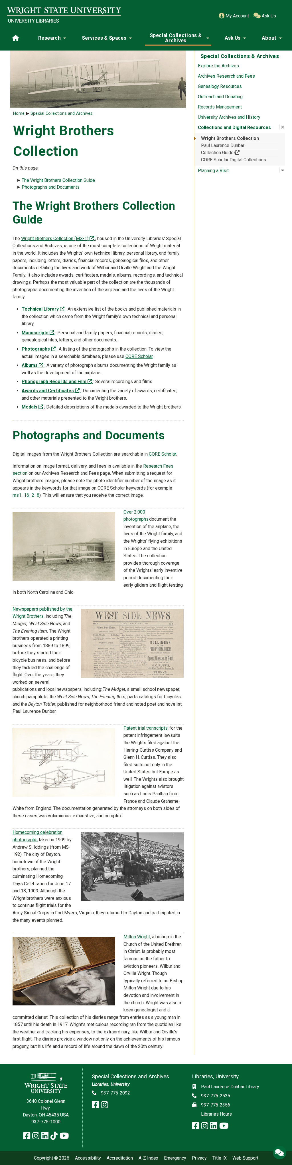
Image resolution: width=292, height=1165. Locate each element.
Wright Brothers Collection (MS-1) (58, 238)
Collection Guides (228, 152)
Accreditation (120, 1158)
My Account (236, 16)
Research (49, 38)
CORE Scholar (139, 356)
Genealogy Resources (220, 86)
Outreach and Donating (220, 96)
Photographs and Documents (51, 187)
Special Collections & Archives (176, 38)
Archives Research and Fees (226, 76)
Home (19, 113)
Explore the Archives (218, 66)
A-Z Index (148, 1158)
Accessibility (88, 1158)
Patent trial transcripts (145, 728)
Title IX (219, 1158)
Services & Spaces (104, 38)
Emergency (175, 1158)
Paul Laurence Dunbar (222, 145)
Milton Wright (136, 936)
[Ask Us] (279, 1152)
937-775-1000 (45, 1121)
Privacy (199, 1158)
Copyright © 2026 (51, 1158)
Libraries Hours (216, 1114)
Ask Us (268, 16)
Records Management (220, 107)
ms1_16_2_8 (26, 495)
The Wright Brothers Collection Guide (58, 180)
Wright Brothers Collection (230, 138)
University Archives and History (229, 117)
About (269, 38)
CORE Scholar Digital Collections (233, 159)
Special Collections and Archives (61, 113)
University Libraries (33, 21)
